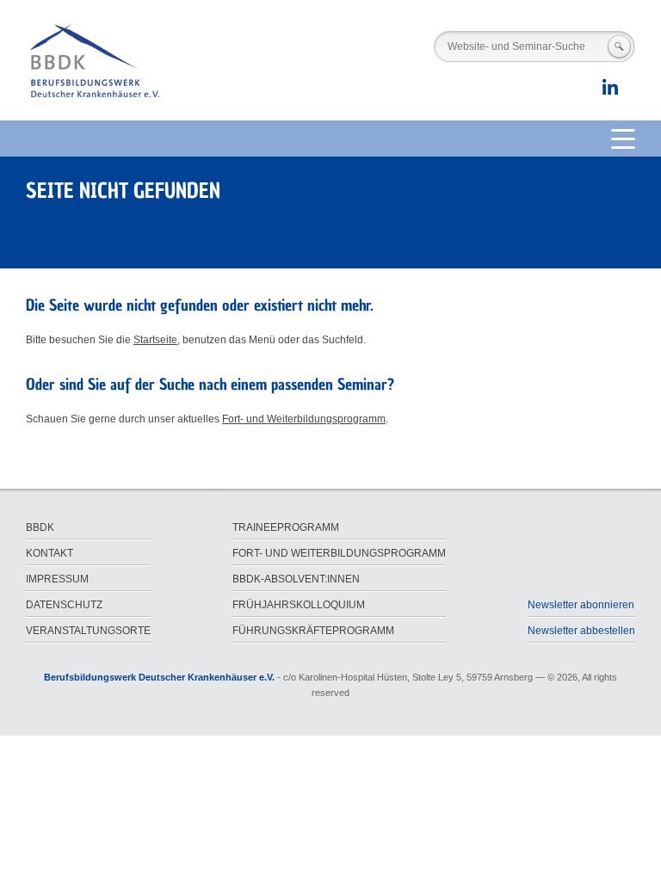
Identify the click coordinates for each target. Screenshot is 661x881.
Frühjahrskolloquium (298, 605)
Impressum (57, 579)
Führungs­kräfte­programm (313, 631)
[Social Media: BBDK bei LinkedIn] (605, 91)
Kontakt (49, 553)
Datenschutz (64, 605)
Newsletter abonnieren (581, 605)
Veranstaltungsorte (88, 631)
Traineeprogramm (285, 527)
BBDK (40, 527)
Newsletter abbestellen (581, 631)
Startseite (155, 340)
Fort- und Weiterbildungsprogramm (304, 419)
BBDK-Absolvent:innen (296, 579)
